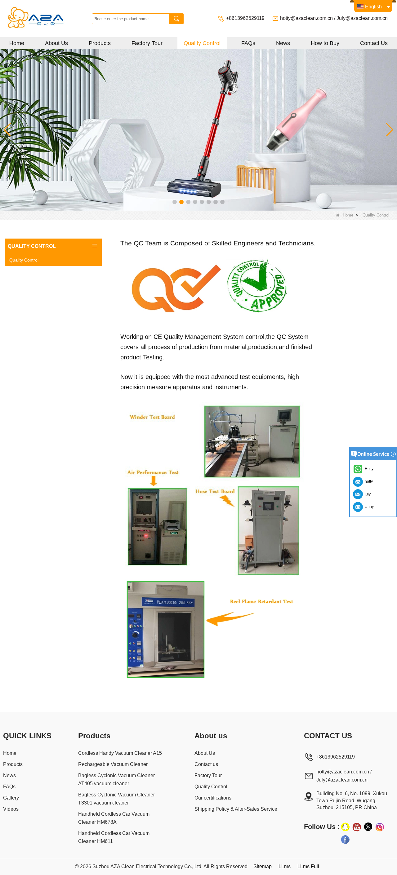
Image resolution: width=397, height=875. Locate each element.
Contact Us (374, 43)
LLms (285, 866)
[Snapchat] (345, 827)
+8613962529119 (246, 18)
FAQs (248, 43)
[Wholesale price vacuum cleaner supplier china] (198, 129)
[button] (174, 202)
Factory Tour (147, 43)
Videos (11, 809)
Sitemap (262, 866)
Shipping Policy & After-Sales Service (235, 809)
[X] (368, 827)
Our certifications (212, 797)
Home (16, 43)
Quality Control (202, 43)
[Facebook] (345, 839)
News (283, 43)
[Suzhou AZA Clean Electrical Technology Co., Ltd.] (47, 18)
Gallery (11, 797)
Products (100, 43)
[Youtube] (356, 827)
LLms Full (308, 866)
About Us (56, 43)
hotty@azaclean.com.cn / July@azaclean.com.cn (334, 18)
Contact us (206, 764)
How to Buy (325, 43)
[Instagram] (379, 827)
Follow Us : (322, 827)
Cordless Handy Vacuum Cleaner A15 (120, 753)
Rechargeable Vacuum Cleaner (113, 764)
